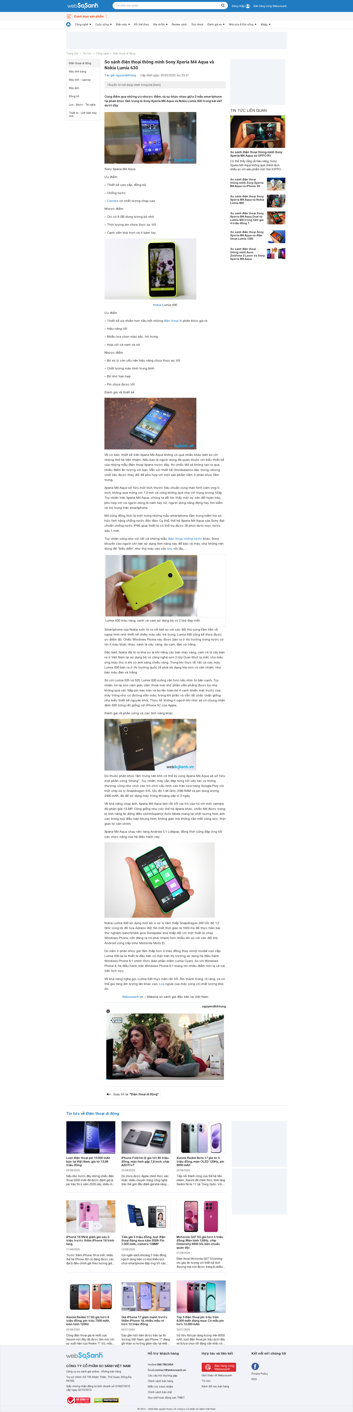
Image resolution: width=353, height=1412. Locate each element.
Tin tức (87, 53)
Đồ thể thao (141, 24)
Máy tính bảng (77, 71)
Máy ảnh (74, 88)
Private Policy (260, 1373)
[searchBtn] (223, 5)
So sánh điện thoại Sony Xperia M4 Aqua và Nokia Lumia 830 (247, 199)
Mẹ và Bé (159, 24)
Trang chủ (72, 53)
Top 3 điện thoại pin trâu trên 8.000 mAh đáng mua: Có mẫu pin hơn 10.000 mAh (200, 1320)
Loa (161, 984)
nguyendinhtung (214, 1006)
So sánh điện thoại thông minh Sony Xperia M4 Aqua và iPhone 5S (246, 183)
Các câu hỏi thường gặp (162, 1375)
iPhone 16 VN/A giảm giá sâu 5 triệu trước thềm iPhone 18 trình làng (90, 1240)
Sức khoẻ (197, 24)
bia (169, 548)
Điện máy (121, 24)
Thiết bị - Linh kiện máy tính (83, 114)
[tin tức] (68, 24)
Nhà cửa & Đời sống (241, 24)
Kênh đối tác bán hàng (215, 1386)
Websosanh (130, 997)
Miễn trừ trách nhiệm (160, 1386)
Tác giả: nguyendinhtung (120, 75)
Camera (112, 201)
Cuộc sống (102, 24)
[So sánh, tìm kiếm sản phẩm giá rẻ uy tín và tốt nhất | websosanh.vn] (82, 6)
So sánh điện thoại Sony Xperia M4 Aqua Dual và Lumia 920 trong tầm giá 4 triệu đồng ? (247, 218)
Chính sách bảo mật (160, 1392)
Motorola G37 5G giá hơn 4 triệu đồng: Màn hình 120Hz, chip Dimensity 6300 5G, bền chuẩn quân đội (199, 1242)
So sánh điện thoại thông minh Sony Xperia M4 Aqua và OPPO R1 (256, 153)
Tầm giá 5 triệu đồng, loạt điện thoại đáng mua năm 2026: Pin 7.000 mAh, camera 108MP (143, 1240)
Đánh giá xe (215, 24)
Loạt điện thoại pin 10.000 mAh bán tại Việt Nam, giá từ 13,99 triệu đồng (88, 1161)
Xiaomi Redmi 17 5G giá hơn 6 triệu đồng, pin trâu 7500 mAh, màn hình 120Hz (88, 1320)
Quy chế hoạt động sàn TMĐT (166, 1397)
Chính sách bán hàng (160, 1381)
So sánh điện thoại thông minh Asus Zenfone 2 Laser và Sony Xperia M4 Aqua (247, 253)
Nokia (157, 305)
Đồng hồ (74, 96)
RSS (254, 1379)
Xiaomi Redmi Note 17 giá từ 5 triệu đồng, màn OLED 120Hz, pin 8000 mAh (200, 1161)
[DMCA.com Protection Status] (106, 1400)
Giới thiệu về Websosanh (217, 1375)
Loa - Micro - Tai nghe (82, 104)
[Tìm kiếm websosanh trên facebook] (255, 1366)
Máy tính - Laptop (80, 79)
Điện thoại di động (124, 53)
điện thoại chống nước (185, 538)
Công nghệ (81, 24)
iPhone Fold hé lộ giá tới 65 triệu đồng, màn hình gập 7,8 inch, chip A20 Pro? (145, 1161)
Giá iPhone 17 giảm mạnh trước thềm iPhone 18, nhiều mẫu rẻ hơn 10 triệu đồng (144, 1320)
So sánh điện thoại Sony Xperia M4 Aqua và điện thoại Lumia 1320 (247, 235)
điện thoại (171, 321)
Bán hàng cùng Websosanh (270, 6)
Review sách (179, 24)
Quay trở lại (136, 1094)
